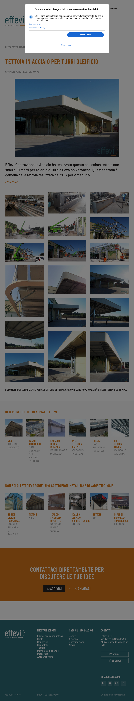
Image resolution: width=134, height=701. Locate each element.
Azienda (73, 638)
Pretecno (120, 694)
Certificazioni (76, 641)
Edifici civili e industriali (50, 635)
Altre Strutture (45, 656)
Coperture (42, 641)
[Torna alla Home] (17, 20)
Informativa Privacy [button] (38, 28)
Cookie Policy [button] (36, 24)
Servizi (72, 635)
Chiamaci (84, 588)
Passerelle (42, 653)
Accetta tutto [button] (85, 35)
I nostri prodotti (46, 630)
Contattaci (113, 8)
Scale (40, 638)
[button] (67, 118)
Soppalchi (42, 644)
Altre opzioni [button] (67, 45)
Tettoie (41, 647)
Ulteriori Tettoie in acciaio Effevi (31, 412)
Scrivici (56, 588)
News (72, 644)
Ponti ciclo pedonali (48, 650)
